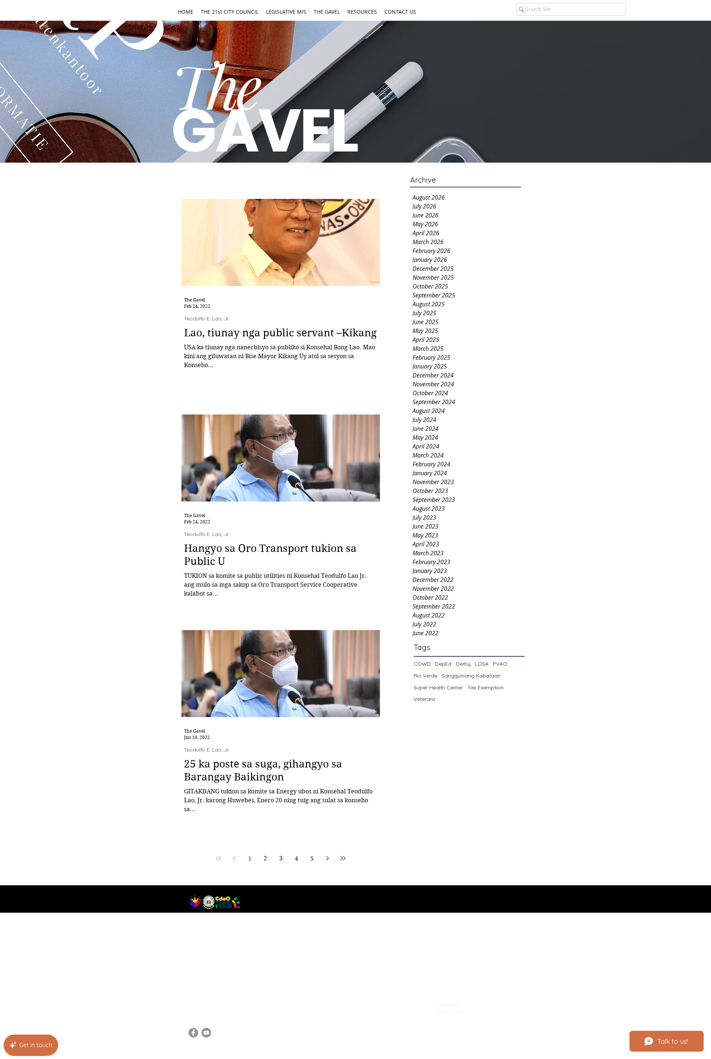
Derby (463, 663)
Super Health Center (438, 687)
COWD (422, 663)
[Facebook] (193, 1033)
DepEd (443, 663)
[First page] (218, 858)
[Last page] (343, 858)
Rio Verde (425, 675)
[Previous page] (234, 858)
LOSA (481, 663)
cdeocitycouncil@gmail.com (225, 1002)
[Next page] (327, 858)
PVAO (500, 663)
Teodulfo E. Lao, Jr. (207, 319)
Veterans (424, 699)
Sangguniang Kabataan (471, 675)
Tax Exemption (485, 687)
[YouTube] (206, 1033)
